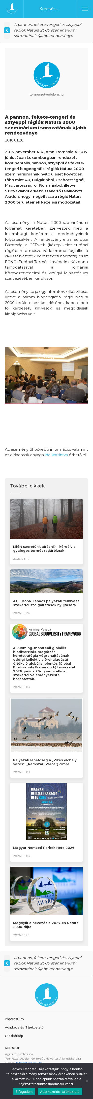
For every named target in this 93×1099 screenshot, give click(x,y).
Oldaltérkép (14, 1036)
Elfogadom (24, 1092)
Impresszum (14, 1019)
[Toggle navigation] (85, 9)
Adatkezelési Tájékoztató (24, 1027)
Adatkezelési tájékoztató (60, 1092)
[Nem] (86, 1080)
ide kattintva (56, 454)
